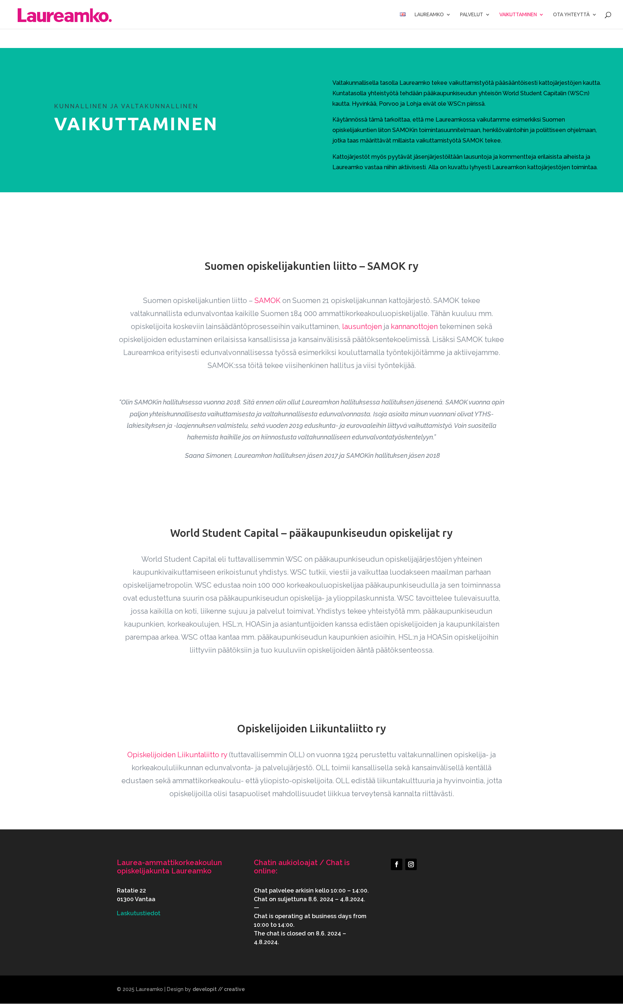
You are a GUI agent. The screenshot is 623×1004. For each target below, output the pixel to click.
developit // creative (219, 989)
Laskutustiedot (138, 913)
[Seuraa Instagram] (411, 864)
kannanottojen (414, 326)
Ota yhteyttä (571, 14)
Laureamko (429, 14)
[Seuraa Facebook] (396, 864)
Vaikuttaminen (518, 14)
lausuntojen (362, 326)
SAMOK (267, 300)
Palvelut (471, 14)
